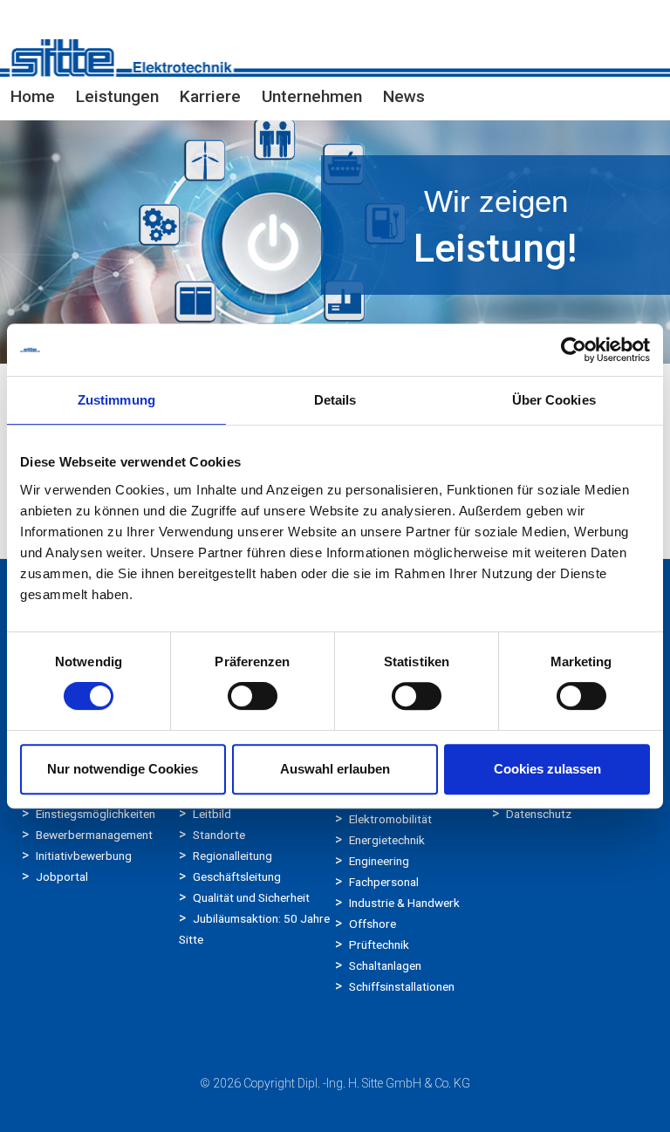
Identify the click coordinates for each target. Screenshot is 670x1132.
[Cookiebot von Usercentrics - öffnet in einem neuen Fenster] (573, 350)
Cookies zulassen (547, 768)
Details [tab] (335, 399)
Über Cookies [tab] (554, 399)
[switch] (252, 696)
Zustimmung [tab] (116, 399)
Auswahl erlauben (335, 768)
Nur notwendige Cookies (122, 768)
